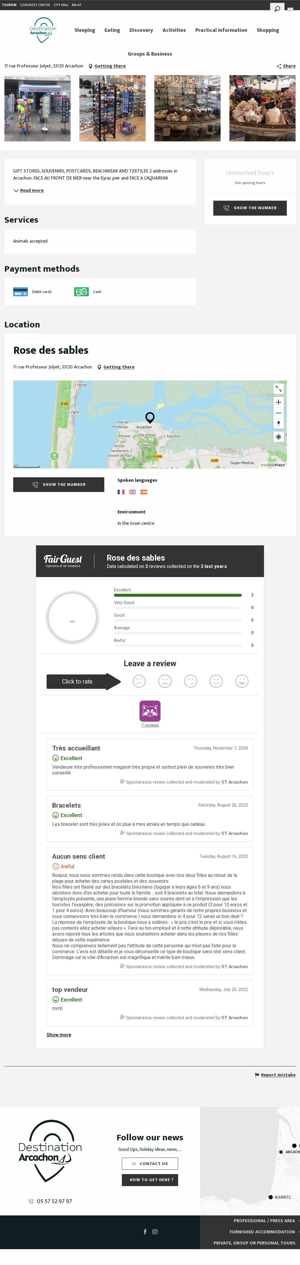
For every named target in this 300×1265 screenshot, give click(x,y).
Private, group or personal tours (254, 1243)
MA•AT (76, 5)
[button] (277, 8)
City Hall (61, 5)
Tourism (9, 5)
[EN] (290, 9)
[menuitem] (43, 30)
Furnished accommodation (262, 1232)
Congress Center (35, 5)
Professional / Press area (264, 1221)
